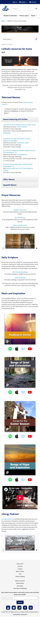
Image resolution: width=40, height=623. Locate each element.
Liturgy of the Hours (20, 210)
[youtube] (8, 608)
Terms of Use (25, 612)
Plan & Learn (24, 16)
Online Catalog (20, 576)
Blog (3, 21)
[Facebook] (25, 608)
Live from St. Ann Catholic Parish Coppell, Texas (19, 125)
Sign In (15, 2)
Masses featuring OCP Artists (15, 119)
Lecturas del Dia (20, 278)
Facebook (6, 133)
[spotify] (14, 608)
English (23, 2)
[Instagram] (31, 608)
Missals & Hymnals (10, 16)
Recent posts (7, 39)
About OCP (20, 564)
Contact (20, 566)
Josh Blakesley (22, 154)
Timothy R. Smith (23, 143)
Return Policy (20, 571)
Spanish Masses (9, 185)
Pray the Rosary (20, 217)
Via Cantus (20, 586)
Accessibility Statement (20, 614)
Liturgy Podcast (7, 519)
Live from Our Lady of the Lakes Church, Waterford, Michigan (17, 140)
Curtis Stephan (22, 127)
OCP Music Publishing (20, 588)
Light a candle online (20, 225)
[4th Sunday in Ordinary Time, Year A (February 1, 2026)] (20, 543)
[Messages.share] (36, 38)
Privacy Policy (33, 612)
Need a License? (20, 581)
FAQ (20, 574)
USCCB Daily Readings (20, 272)
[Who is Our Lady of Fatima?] (20, 241)
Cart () (33, 2)
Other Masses (9, 179)
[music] (19, 608)
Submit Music (20, 583)
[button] (4, 248)
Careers (20, 569)
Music (33, 16)
